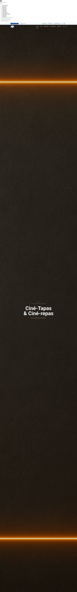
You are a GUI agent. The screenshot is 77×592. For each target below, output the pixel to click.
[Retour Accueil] (12, 26)
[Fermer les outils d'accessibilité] (2, 3)
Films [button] (41, 26)
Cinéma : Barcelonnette (15, 23)
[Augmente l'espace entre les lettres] (7, 21)
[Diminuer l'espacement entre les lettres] (6, 21)
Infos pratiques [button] (53, 26)
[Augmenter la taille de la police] (9, 18)
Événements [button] (46, 26)
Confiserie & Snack (57, 23)
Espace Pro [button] (59, 26)
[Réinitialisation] (0, 3)
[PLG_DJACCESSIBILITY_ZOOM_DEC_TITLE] (11, 17)
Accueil (37, 26)
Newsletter (50, 23)
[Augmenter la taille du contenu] (12, 17)
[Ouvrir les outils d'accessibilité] (1, 1)
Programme (44, 23)
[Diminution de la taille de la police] (8, 18)
